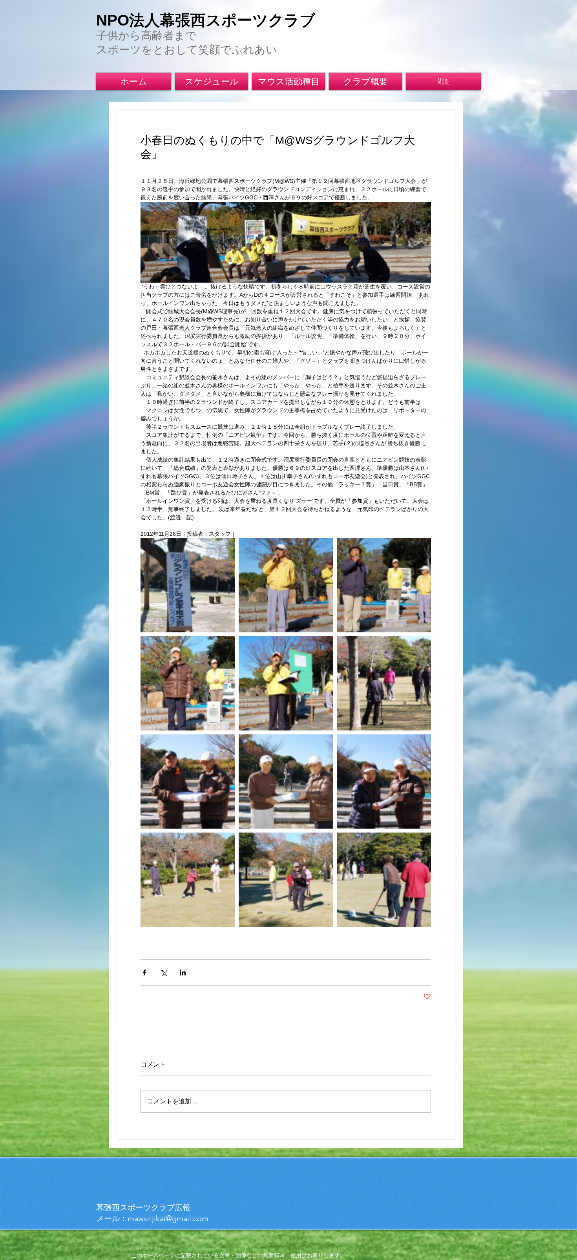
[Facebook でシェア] (144, 972)
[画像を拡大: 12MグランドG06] (286, 683)
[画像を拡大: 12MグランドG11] (286, 781)
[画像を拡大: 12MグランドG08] (384, 880)
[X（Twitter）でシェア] (163, 972)
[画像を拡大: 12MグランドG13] (384, 781)
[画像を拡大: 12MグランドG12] (188, 781)
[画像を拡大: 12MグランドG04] (384, 585)
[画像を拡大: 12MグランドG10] (188, 880)
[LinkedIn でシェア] (182, 972)
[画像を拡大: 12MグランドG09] (286, 880)
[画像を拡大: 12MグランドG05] (188, 683)
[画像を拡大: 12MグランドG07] (384, 683)
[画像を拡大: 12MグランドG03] (286, 585)
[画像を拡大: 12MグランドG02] (188, 585)
